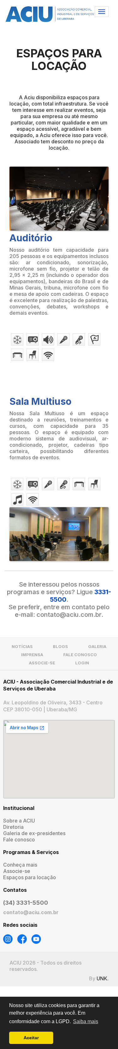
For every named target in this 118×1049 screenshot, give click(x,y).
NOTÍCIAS (22, 646)
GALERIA (97, 646)
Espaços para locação (29, 877)
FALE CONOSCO (80, 654)
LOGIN (82, 662)
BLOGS (60, 646)
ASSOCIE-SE (42, 662)
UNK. (103, 978)
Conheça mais (20, 865)
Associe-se (16, 871)
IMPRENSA (32, 654)
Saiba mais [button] (85, 1021)
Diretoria (13, 827)
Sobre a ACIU (19, 820)
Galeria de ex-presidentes (34, 833)
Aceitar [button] (31, 1037)
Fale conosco (19, 839)
